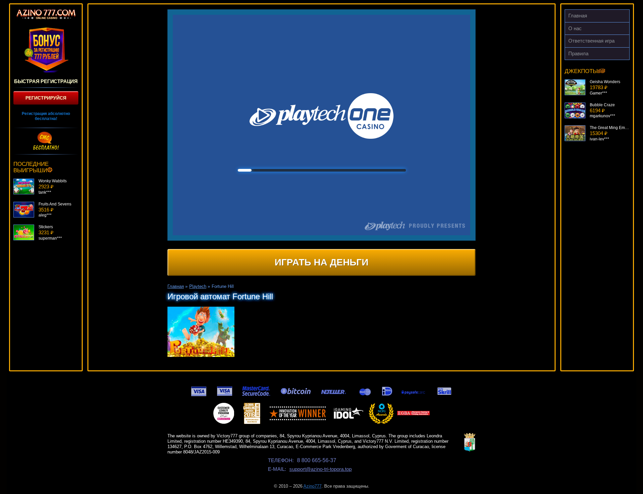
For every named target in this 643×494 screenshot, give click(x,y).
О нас (575, 28)
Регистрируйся (45, 98)
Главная (577, 15)
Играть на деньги (321, 262)
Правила (578, 53)
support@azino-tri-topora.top (320, 469)
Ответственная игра (591, 41)
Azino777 (312, 486)
